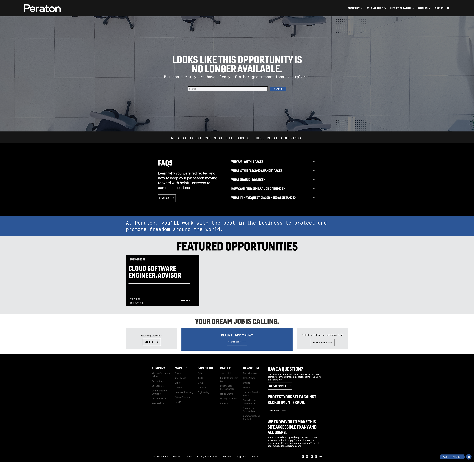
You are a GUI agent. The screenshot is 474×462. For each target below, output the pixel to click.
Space (178, 373)
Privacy (176, 456)
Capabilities (206, 368)
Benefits (224, 403)
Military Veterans (228, 398)
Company (158, 368)
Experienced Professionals (227, 387)
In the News (249, 378)
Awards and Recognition (249, 409)
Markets (181, 368)
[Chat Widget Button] (469, 457)
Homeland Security (184, 392)
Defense (179, 387)
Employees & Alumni (207, 456)
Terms (188, 456)
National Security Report (251, 394)
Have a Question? (285, 369)
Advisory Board (159, 398)
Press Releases (250, 373)
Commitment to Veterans (159, 392)
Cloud (200, 382)
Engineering (203, 392)
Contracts (227, 456)
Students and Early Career (229, 379)
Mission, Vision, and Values (161, 375)
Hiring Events (226, 393)
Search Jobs (226, 373)
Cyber (177, 382)
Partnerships (158, 403)
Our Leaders (158, 386)
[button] (355, 8)
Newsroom (251, 368)
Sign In (439, 8)
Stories (246, 382)
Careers (226, 368)
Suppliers (241, 456)
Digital (200, 378)
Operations (203, 387)
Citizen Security (182, 397)
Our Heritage (158, 381)
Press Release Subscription (250, 402)
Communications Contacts (251, 417)
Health (178, 402)
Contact (254, 456)
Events (246, 387)
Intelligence (180, 378)
